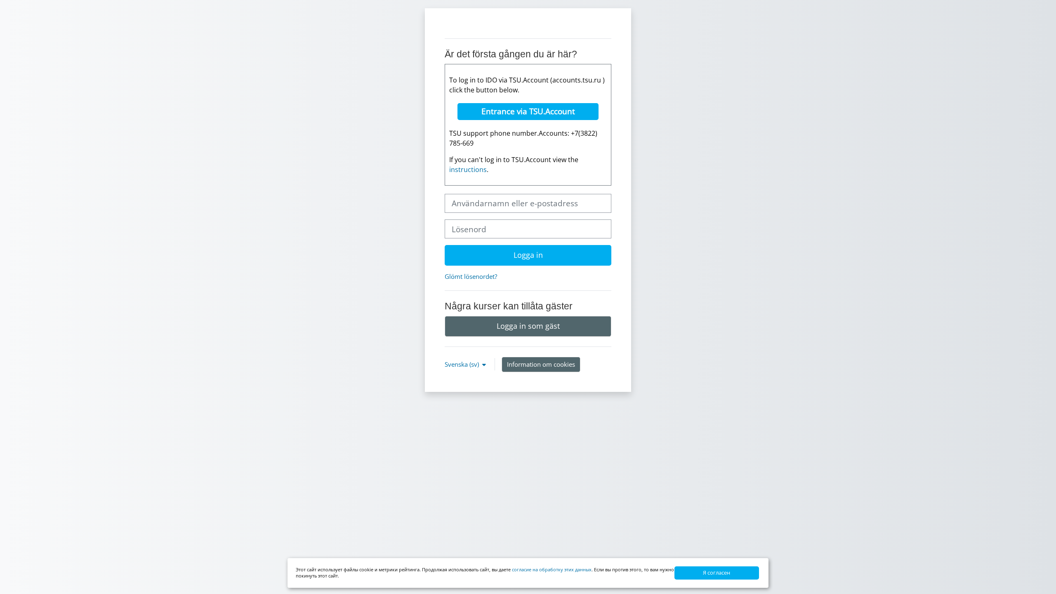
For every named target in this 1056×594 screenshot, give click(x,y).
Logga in (528, 255)
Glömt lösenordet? (471, 276)
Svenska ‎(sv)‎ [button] (463, 364)
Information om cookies (541, 364)
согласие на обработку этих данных (552, 569)
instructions (468, 169)
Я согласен (716, 572)
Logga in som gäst (528, 326)
